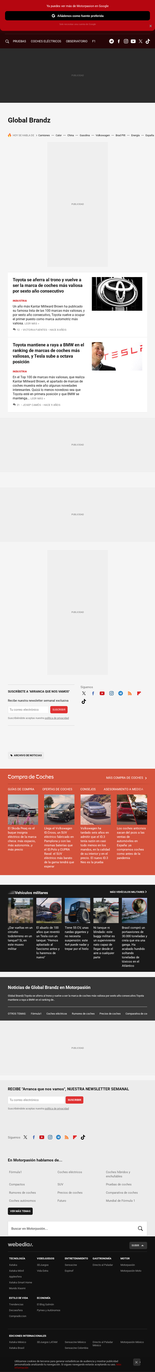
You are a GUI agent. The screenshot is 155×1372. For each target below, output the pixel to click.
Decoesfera (16, 1310)
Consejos (88, 789)
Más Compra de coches (124, 778)
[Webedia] (20, 1244)
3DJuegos (43, 1264)
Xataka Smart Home (20, 1282)
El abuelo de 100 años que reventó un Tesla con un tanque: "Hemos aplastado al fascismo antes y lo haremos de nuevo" (48, 942)
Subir (135, 1245)
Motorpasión (127, 1264)
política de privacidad (57, 718)
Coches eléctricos (56, 1013)
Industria (20, 300)
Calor (59, 135)
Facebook (118, 41)
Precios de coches (110, 1013)
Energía (135, 135)
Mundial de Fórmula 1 (120, 1201)
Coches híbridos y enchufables (118, 1174)
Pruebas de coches (119, 1184)
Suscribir (58, 709)
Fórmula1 (36, 1013)
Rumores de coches (83, 1013)
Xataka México (17, 1342)
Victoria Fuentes (35, 329)
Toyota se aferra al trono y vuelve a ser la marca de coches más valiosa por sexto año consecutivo (48, 285)
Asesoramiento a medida (123, 789)
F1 (93, 41)
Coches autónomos (22, 1201)
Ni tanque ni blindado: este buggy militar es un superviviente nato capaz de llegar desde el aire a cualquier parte (104, 942)
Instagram (126, 41)
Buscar (140, 1228)
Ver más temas (20, 1211)
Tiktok (147, 41)
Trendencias (16, 1304)
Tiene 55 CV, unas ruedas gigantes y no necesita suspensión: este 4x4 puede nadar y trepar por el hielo (77, 938)
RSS (130, 693)
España (150, 135)
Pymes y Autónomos (48, 1310)
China (70, 135)
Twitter (140, 41)
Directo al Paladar (103, 1264)
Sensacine (71, 1264)
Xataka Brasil (16, 1347)
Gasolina (85, 135)
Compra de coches (31, 777)
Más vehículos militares (127, 891)
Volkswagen (103, 135)
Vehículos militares (31, 892)
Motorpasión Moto (130, 1270)
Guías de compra (21, 789)
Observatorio (76, 41)
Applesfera (15, 1276)
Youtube (133, 41)
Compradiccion (17, 1316)
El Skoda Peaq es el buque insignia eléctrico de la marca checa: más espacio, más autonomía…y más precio (22, 839)
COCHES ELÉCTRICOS (46, 41)
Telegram (111, 41)
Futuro (62, 1201)
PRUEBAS (19, 41)
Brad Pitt (120, 135)
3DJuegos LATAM (47, 1342)
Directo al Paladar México (103, 1344)
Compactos (17, 1184)
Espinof (69, 1270)
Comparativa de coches (139, 1013)
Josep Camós (32, 404)
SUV (60, 1184)
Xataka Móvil (16, 1270)
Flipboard (139, 693)
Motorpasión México (132, 1342)
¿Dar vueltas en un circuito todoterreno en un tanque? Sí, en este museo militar (20, 938)
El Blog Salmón (45, 1304)
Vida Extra (42, 1270)
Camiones (44, 135)
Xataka (13, 1264)
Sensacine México (75, 1342)
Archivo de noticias (28, 755)
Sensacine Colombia (76, 1347)
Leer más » (32, 323)
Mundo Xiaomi (17, 1288)
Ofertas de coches (57, 789)
